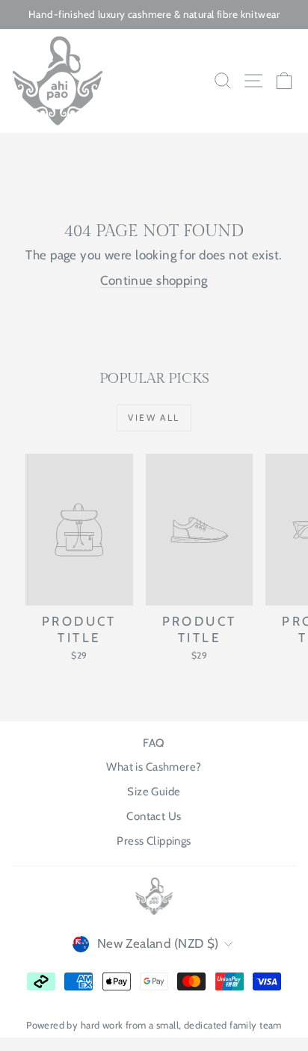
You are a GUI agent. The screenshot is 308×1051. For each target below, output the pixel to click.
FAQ (153, 743)
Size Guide (153, 791)
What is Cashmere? (153, 767)
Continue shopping (153, 280)
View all (153, 417)
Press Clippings (154, 841)
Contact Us (153, 816)
